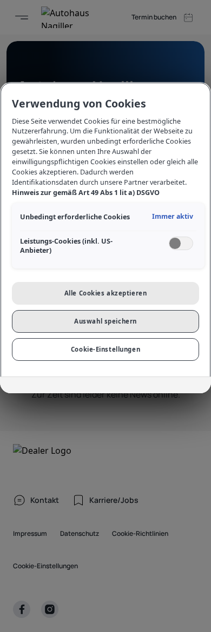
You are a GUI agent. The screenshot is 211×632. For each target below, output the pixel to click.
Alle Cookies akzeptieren (105, 293)
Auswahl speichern (105, 321)
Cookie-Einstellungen (105, 349)
